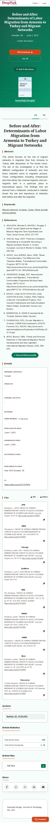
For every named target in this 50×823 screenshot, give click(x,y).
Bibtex (45, 497)
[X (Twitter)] (25, 787)
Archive (6, 706)
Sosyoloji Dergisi (25, 100)
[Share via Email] (43, 787)
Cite (23, 59)
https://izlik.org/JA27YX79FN (17, 484)
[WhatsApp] (16, 787)
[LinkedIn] (34, 787)
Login (44, 3)
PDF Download (23, 52)
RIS (34, 497)
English (35, 3)
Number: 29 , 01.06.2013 (17, 716)
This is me (24, 419)
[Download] (43, 766)
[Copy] (44, 520)
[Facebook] (7, 787)
